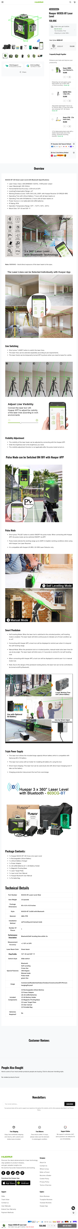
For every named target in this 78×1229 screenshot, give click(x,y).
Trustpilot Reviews (46, 1199)
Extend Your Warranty (8, 1209)
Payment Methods (7, 1212)
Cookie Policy (44, 1178)
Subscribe (69, 1104)
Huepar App (44, 1206)
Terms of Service (45, 1185)
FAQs (3, 1196)
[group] (22, 29)
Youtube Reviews (45, 1203)
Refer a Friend (44, 1172)
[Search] (70, 2)
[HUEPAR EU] (39, 2)
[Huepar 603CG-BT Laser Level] (3, 1225)
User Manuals (6, 1206)
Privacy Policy (44, 1182)
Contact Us (43, 1166)
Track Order (5, 1199)
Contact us (5, 1203)
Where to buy (44, 1169)
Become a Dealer (45, 1175)
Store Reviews (45, 1196)
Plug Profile (13, 954)
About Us (43, 1162)
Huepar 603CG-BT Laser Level (17, 1225)
